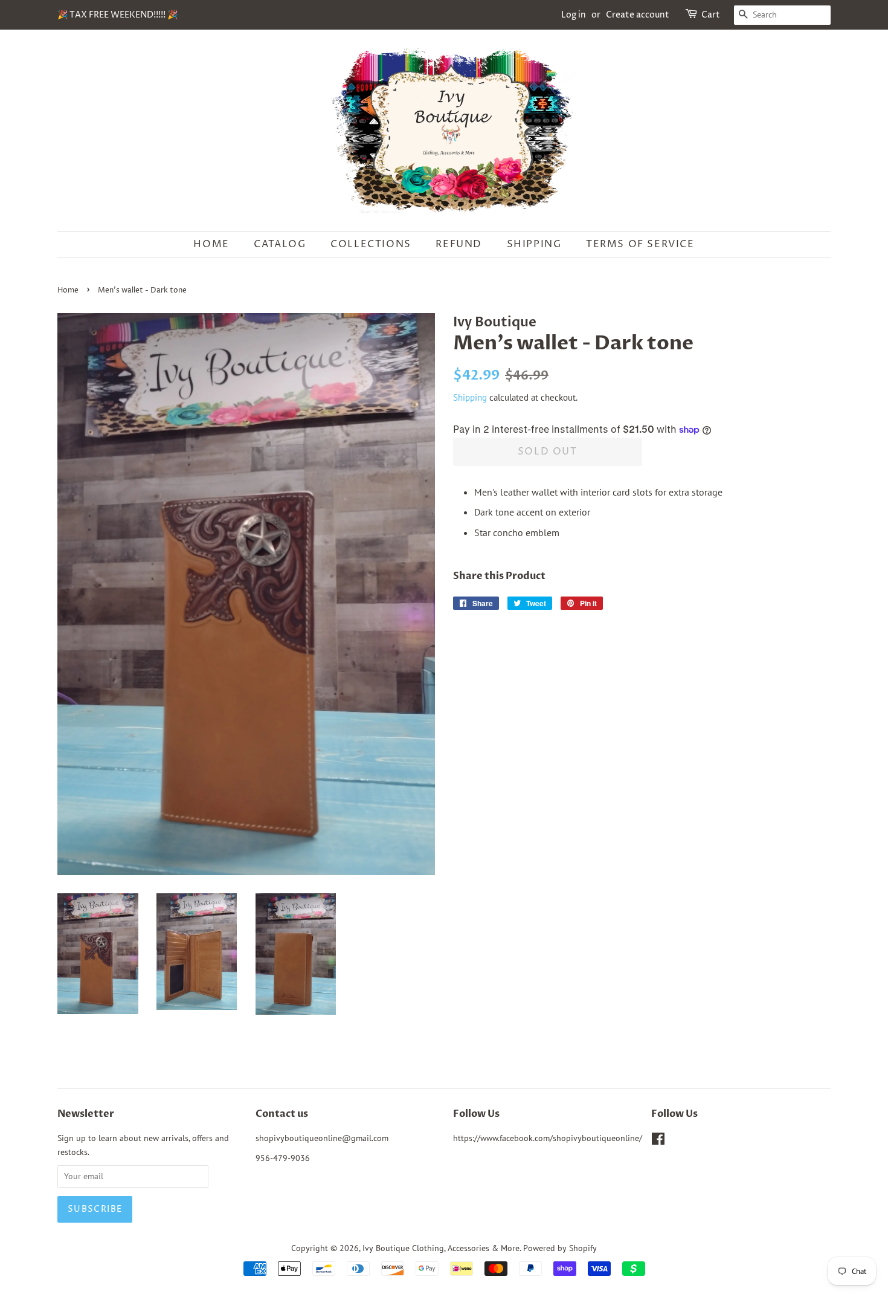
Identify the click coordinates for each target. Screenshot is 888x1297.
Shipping (534, 244)
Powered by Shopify (560, 1248)
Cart (710, 15)
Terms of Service (640, 244)
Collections (370, 244)
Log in (573, 15)
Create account (637, 15)
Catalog (280, 244)
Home (211, 244)
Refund (459, 244)
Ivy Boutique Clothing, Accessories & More (441, 1248)
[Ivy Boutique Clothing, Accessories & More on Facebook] (658, 1141)
